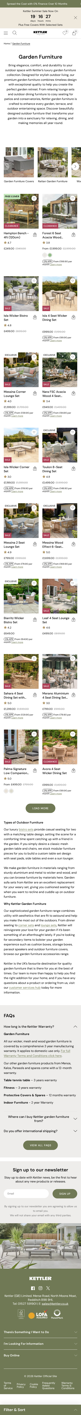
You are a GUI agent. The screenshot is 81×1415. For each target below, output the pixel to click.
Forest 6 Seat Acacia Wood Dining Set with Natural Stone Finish (52, 235)
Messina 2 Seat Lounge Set (14, 545)
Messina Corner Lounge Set (15, 394)
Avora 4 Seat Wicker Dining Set (54, 771)
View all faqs (40, 1145)
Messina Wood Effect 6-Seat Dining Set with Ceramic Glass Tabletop (52, 545)
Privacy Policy (21, 1386)
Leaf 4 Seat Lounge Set (55, 620)
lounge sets (49, 925)
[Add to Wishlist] (34, 198)
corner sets (26, 925)
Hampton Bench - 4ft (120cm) (16, 235)
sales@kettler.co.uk (55, 1304)
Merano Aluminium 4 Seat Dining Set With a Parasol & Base (55, 695)
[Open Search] (14, 33)
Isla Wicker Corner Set (16, 469)
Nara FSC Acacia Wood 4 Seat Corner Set (54, 394)
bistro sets (26, 829)
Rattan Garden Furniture (52, 181)
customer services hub (24, 988)
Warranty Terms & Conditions (67, 1385)
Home (7, 43)
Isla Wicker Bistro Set (16, 318)
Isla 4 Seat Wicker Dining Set (54, 318)
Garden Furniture (21, 43)
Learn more (56, 264)
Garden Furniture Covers (19, 181)
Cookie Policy (34, 1386)
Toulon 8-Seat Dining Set (52, 469)
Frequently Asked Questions (48, 1385)
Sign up (64, 1193)
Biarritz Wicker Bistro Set (14, 620)
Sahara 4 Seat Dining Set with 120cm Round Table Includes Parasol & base (17, 695)
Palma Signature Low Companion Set (15, 771)
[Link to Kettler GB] (40, 33)
